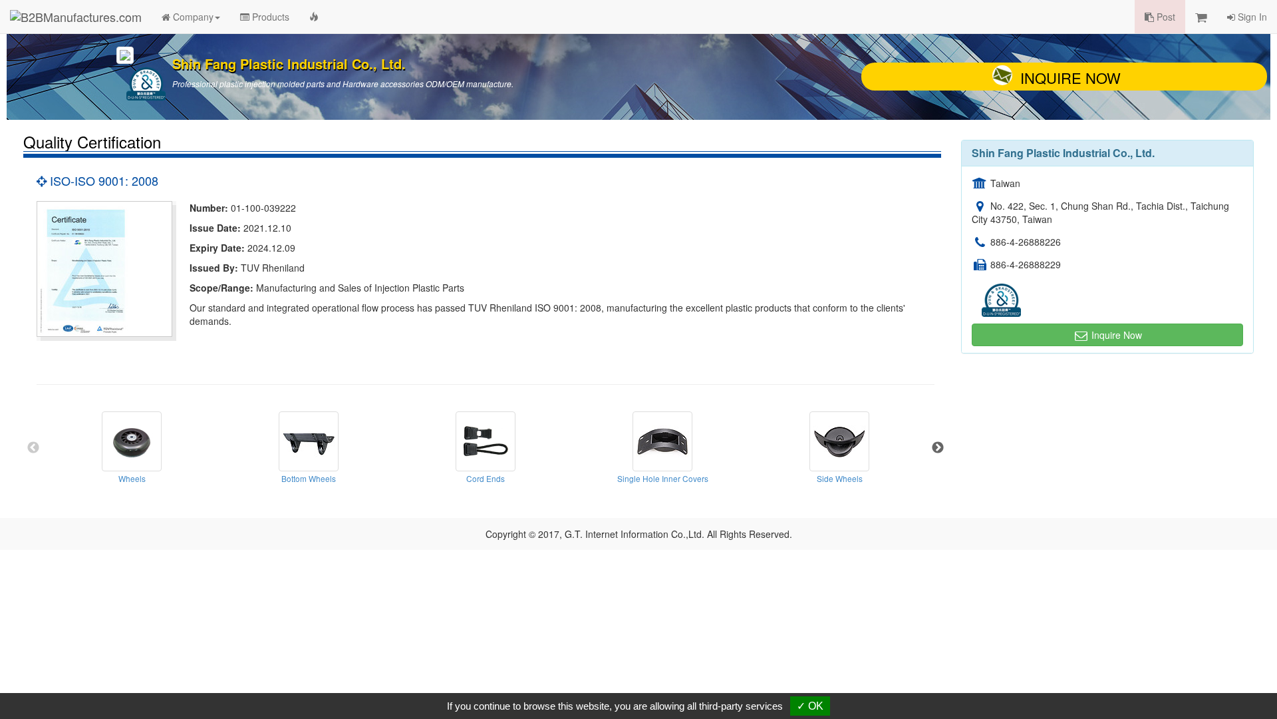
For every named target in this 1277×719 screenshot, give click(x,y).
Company (191, 16)
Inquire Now (1070, 77)
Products (269, 16)
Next (937, 448)
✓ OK (810, 706)
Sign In (1251, 16)
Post (1164, 16)
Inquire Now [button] (1115, 335)
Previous (33, 448)
